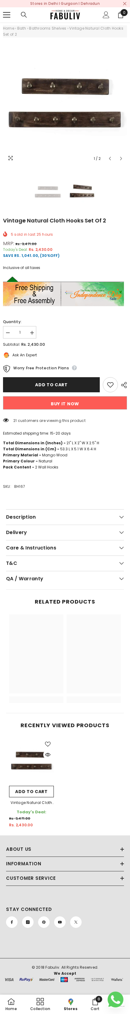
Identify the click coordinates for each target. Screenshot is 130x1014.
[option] (65, 102)
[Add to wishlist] (110, 384)
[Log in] (106, 14)
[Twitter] (76, 922)
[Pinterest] (44, 922)
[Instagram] (28, 922)
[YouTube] (60, 922)
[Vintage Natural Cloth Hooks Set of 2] (31, 760)
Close (124, 4)
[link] (36, 690)
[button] (110, 158)
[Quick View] (47, 754)
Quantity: (12, 321)
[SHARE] (122, 385)
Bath (21, 28)
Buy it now (65, 404)
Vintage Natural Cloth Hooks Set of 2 (31, 803)
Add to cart (51, 385)
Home (8, 28)
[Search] (24, 14)
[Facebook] (12, 922)
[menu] (6, 14)
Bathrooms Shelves (47, 28)
